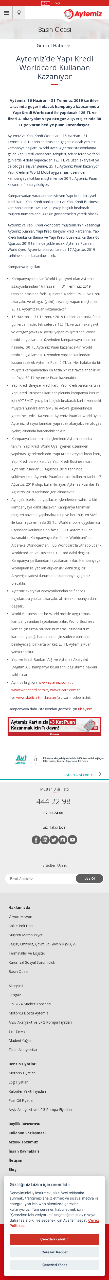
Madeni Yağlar (20, 1040)
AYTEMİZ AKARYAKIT (85, 14)
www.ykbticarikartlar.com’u (38, 697)
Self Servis (17, 1031)
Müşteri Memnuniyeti (26, 934)
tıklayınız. (85, 709)
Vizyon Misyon (20, 916)
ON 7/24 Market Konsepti (30, 1004)
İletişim (15, 1160)
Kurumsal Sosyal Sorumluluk (32, 962)
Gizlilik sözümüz (23, 1142)
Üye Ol (89, 878)
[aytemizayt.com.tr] (60, 765)
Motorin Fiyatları (22, 1073)
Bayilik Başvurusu (24, 1123)
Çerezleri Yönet (54, 1265)
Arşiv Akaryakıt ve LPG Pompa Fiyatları (40, 1022)
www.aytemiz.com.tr (55, 682)
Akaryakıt (16, 985)
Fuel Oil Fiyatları (21, 1100)
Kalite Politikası (21, 925)
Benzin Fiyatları (23, 1063)
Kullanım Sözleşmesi (27, 1132)
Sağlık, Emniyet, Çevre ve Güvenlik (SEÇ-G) (43, 944)
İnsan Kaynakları (24, 1151)
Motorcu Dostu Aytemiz (28, 1013)
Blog (13, 1169)
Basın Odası (18, 971)
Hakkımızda (19, 907)
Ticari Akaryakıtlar (23, 1049)
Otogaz (15, 994)
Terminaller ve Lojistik (27, 953)
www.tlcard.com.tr (65, 689)
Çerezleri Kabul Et (54, 1239)
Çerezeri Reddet (55, 1252)
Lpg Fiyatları (18, 1082)
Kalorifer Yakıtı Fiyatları (27, 1091)
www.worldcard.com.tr (29, 689)
